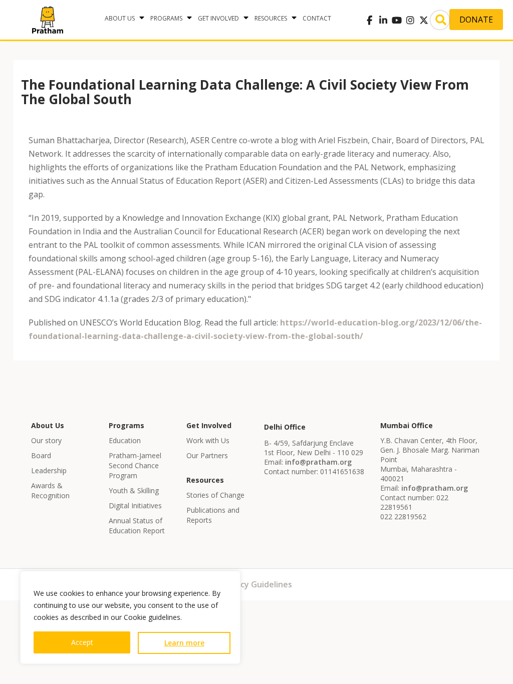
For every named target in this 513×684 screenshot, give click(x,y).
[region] (130, 617)
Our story (46, 440)
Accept (82, 642)
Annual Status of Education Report (137, 525)
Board (41, 455)
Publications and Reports (212, 515)
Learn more (184, 642)
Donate (476, 19)
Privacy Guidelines (256, 584)
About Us (120, 18)
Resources (270, 18)
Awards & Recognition (50, 490)
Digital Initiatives (135, 505)
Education (125, 440)
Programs (166, 18)
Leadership (49, 470)
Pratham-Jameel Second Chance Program (135, 465)
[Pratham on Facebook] (369, 20)
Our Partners (207, 455)
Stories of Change (215, 495)
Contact (317, 18)
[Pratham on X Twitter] (423, 20)
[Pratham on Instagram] (410, 20)
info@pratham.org (318, 462)
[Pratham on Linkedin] (383, 20)
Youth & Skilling (134, 490)
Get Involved (218, 18)
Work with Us (207, 440)
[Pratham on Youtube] (396, 20)
